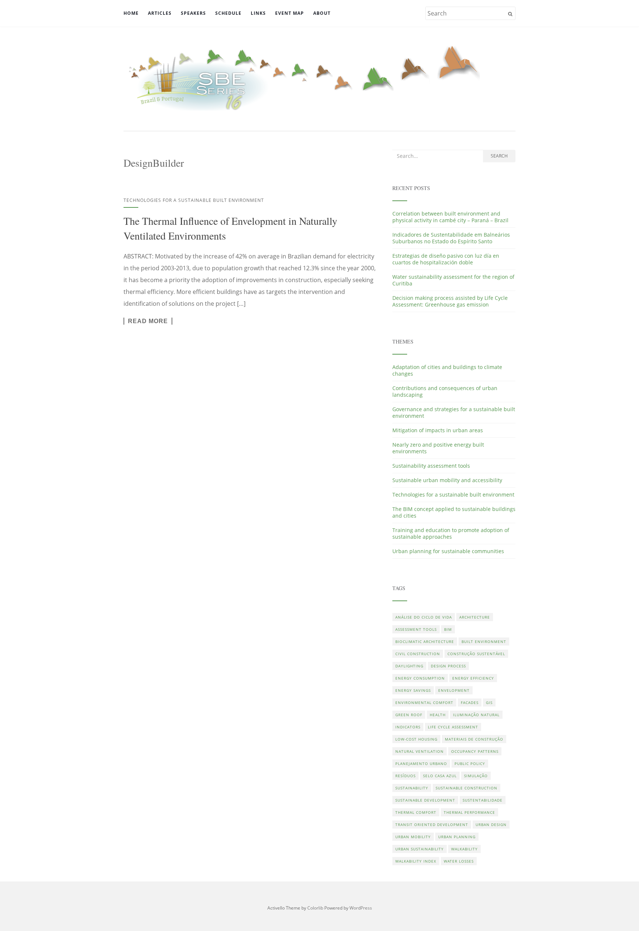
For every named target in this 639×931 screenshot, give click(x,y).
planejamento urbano (421, 763)
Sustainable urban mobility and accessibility (447, 480)
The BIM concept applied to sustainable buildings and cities (453, 512)
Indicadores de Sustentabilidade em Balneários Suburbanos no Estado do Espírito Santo (451, 238)
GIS (489, 702)
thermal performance (469, 812)
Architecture (474, 617)
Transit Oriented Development (431, 824)
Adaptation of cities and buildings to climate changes (447, 370)
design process (448, 665)
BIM (448, 629)
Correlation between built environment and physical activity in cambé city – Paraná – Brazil (450, 217)
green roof (408, 714)
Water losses (459, 861)
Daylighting (409, 665)
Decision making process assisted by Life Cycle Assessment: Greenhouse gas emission (450, 301)
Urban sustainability (419, 849)
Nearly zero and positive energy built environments (438, 448)
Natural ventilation (419, 751)
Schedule (228, 13)
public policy (469, 763)
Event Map (289, 13)
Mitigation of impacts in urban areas (437, 430)
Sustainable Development (425, 800)
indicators (407, 726)
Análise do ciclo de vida (423, 617)
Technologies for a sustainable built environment (194, 200)
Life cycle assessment (453, 726)
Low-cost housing (416, 739)
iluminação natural (476, 714)
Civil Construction (417, 653)
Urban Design (491, 824)
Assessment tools (416, 629)
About (322, 13)
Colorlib (315, 908)
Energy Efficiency (473, 678)
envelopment (454, 690)
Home (131, 13)
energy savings (413, 690)
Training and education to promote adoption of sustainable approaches (450, 533)
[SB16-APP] (319, 78)
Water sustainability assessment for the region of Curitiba (453, 280)
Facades (470, 702)
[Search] (510, 14)
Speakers (193, 13)
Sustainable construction (466, 787)
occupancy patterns (474, 751)
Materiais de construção (474, 739)
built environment (484, 641)
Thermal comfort (415, 812)
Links (258, 13)
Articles (160, 13)
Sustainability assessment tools (431, 465)
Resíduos (405, 775)
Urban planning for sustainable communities (448, 551)
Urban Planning (457, 836)
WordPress (360, 908)
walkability (464, 849)
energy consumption (420, 678)
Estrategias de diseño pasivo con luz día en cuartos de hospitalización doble (445, 259)
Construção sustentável (476, 653)
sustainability (411, 787)
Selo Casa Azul (440, 775)
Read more (148, 321)
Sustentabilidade (483, 800)
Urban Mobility (413, 836)
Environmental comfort (424, 702)
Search (499, 156)
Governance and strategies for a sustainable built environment (453, 412)
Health (438, 714)
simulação (476, 775)
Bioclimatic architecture (424, 641)
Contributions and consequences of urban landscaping (444, 391)
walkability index (415, 861)
